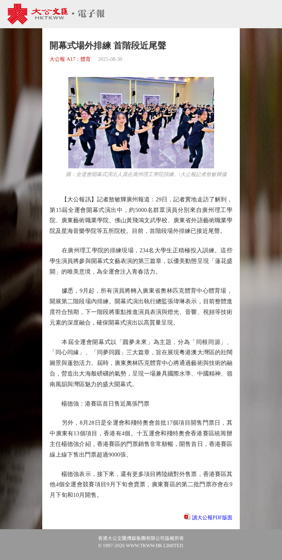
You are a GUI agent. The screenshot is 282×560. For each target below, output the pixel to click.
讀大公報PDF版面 (212, 517)
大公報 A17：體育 (70, 59)
